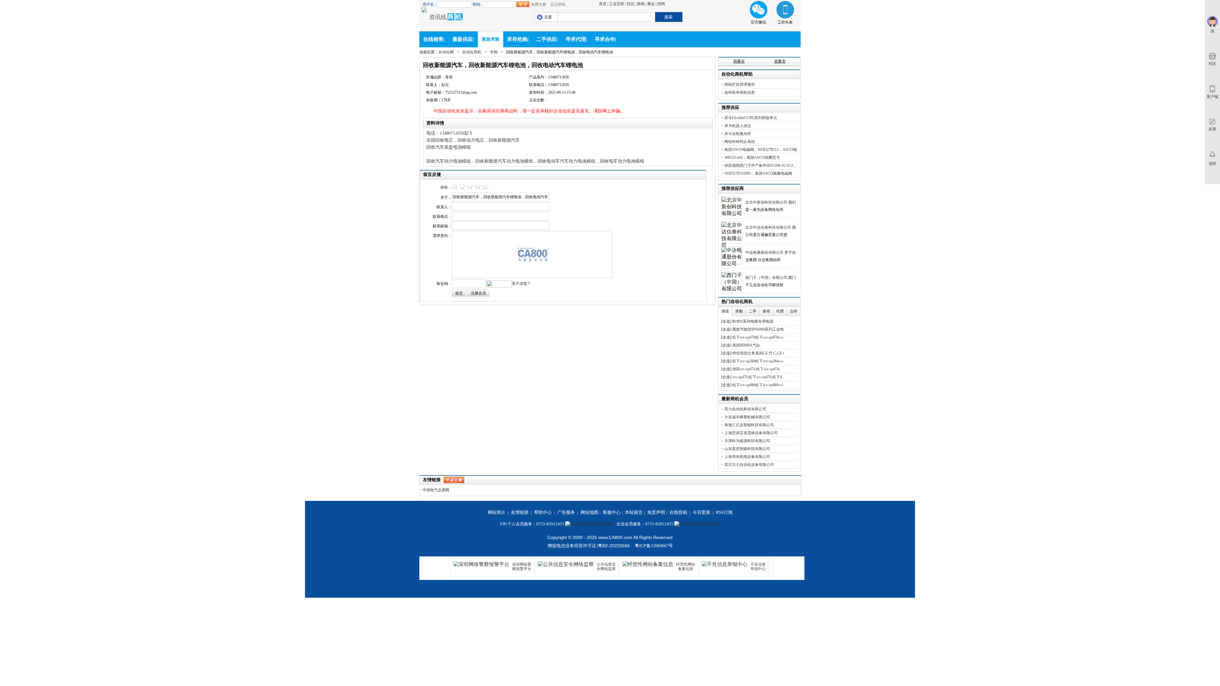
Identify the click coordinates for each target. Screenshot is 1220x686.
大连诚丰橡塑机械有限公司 (747, 417)
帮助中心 (543, 512)
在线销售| (434, 39)
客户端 (1212, 96)
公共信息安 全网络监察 (606, 566)
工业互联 (616, 4)
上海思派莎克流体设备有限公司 (751, 433)
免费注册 (538, 4)
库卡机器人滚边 (737, 126)
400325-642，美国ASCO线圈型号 (752, 157)
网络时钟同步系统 (739, 141)
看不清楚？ (521, 283)
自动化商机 (471, 52)
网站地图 (589, 512)
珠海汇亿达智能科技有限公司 (749, 425)
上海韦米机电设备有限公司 (747, 456)
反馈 (1212, 129)
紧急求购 (490, 39)
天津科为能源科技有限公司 (747, 441)
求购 (494, 52)
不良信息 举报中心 (758, 566)
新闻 (641, 4)
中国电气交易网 (436, 490)
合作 (793, 311)
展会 (651, 4)
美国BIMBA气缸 (746, 345)
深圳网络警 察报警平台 (521, 566)
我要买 (739, 61)
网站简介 (496, 512)
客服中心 (611, 512)
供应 (725, 311)
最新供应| (463, 39)
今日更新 (701, 512)
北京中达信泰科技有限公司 (768, 227)
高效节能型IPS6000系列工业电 (758, 329)
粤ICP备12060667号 (654, 545)
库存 (766, 311)
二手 (752, 311)
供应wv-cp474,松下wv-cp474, (756, 369)
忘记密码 (558, 4)
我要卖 (780, 61)
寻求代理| (576, 39)
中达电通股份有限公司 (764, 252)
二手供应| (547, 39)
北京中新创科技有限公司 (766, 202)
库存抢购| (518, 39)
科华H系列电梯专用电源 (752, 321)
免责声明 (656, 512)
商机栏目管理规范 (739, 84)
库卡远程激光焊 (737, 133)
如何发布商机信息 (739, 92)
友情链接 (520, 512)
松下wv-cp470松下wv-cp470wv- (758, 337)
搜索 (668, 17)
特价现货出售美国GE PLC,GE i (758, 353)
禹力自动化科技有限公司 (745, 409)
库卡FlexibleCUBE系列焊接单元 (750, 118)
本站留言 (634, 512)
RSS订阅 (724, 512)
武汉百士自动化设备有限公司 (749, 464)
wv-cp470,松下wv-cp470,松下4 (757, 377)
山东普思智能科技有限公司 (747, 449)
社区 (630, 4)
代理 (780, 311)
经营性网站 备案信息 (685, 566)
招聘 (661, 4)
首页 (603, 4)
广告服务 (566, 512)
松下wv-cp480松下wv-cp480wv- (758, 385)
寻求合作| (605, 39)
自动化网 (446, 52)
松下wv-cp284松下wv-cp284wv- (758, 361)
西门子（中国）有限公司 (766, 277)
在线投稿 (678, 512)
